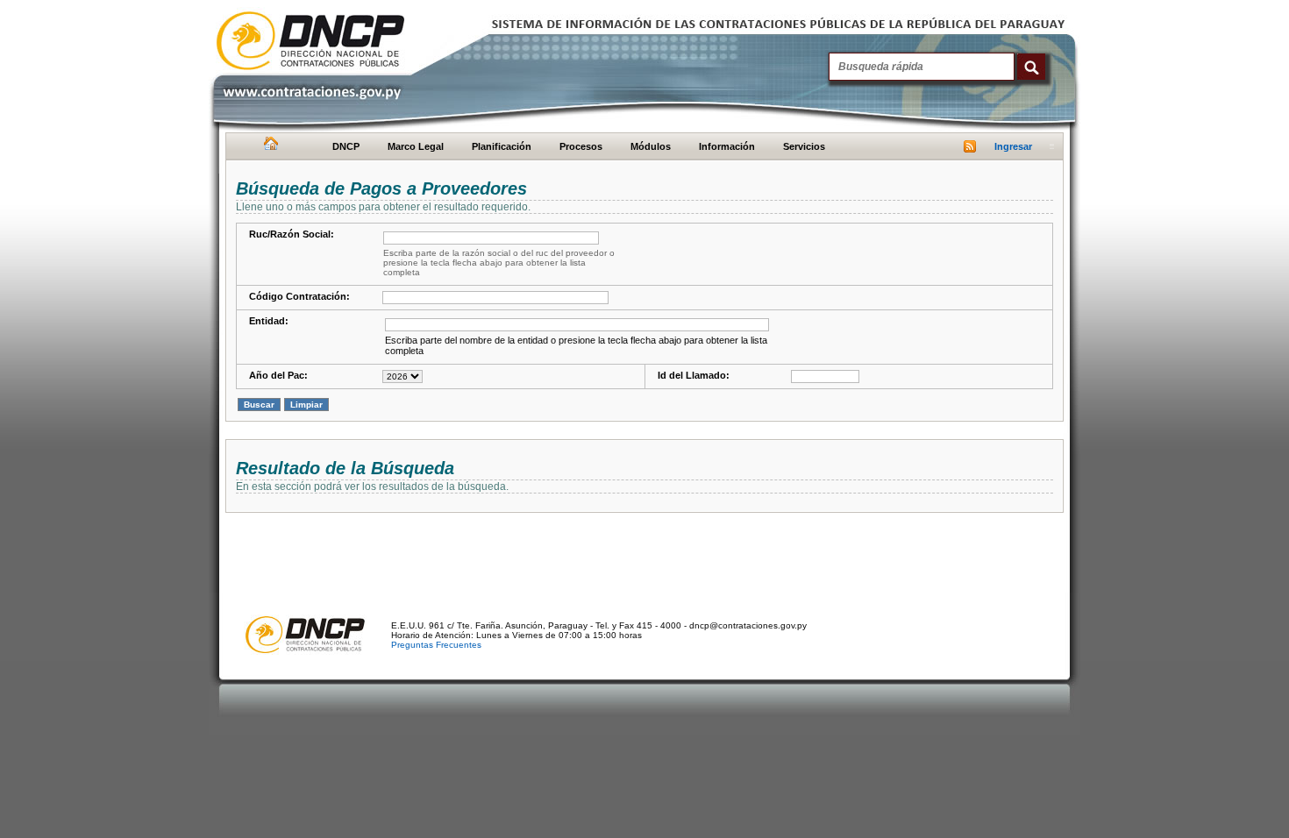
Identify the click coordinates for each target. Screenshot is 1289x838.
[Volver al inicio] (269, 147)
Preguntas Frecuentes (436, 645)
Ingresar (1013, 146)
